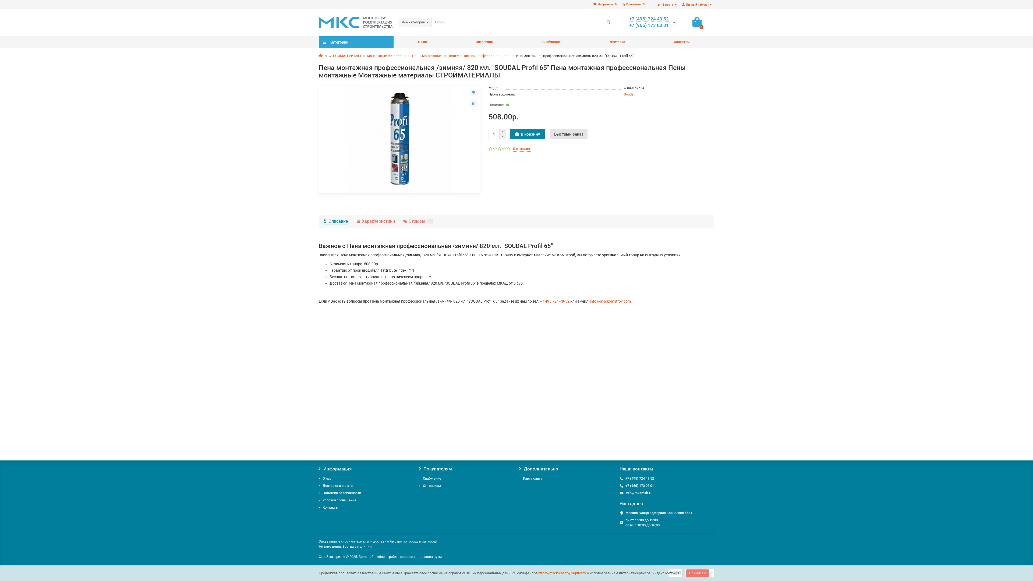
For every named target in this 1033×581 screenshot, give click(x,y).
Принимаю (697, 573)
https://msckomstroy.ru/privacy (562, 573)
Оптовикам (485, 42)
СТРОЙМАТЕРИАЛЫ (345, 56)
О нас (422, 42)
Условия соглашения (339, 500)
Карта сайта (532, 478)
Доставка (617, 42)
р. (665, 4)
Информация (337, 468)
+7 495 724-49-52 (554, 301)
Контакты (681, 42)
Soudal (629, 94)
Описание (338, 221)
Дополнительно (541, 468)
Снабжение (551, 42)
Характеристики (378, 221)
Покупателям (437, 468)
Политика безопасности (342, 493)
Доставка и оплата (338, 486)
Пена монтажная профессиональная (478, 56)
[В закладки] (474, 92)
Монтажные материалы (386, 56)
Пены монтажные (427, 56)
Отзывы (420, 221)
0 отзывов (522, 149)
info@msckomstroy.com (610, 301)
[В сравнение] (474, 103)
